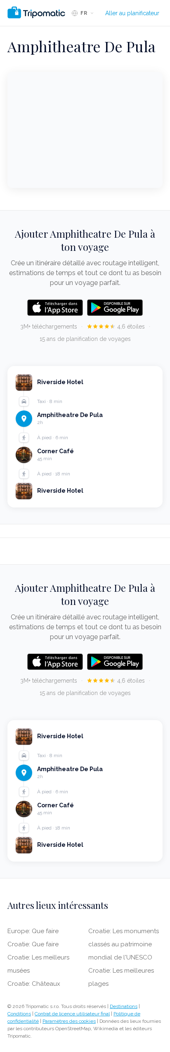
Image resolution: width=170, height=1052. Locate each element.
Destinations (123, 1006)
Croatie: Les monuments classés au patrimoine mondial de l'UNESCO (123, 944)
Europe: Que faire (33, 931)
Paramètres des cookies (69, 1021)
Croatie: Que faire (33, 944)
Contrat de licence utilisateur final (72, 1014)
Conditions (19, 1014)
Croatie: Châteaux (33, 983)
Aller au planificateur (132, 13)
